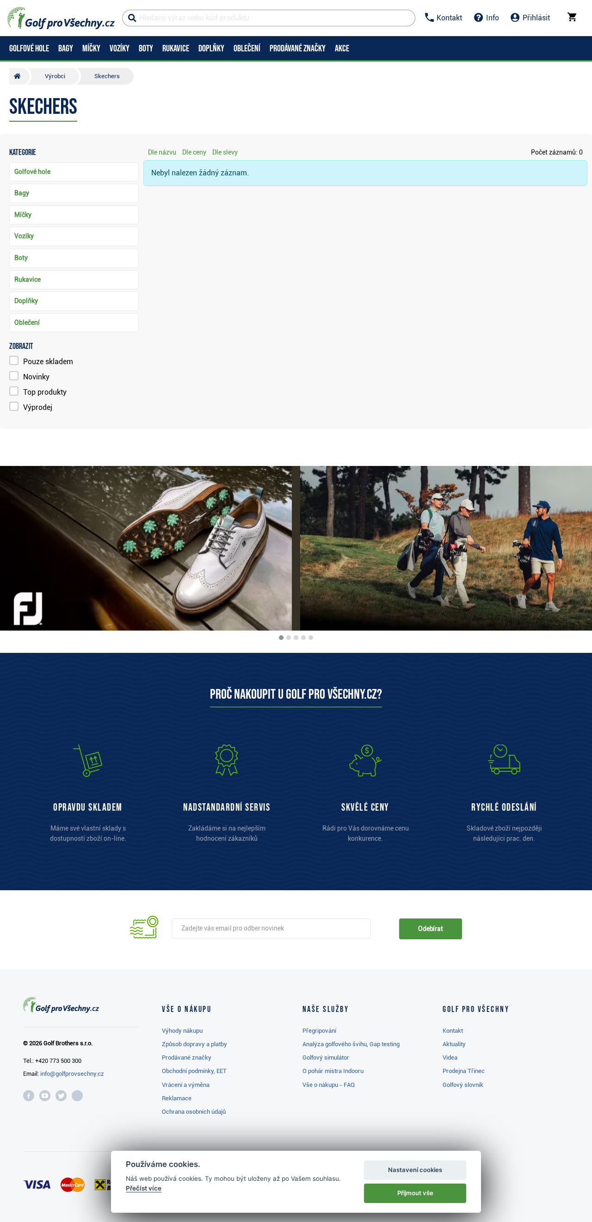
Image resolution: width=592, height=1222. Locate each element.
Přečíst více (143, 1188)
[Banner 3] (296, 637)
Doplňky (26, 300)
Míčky (22, 214)
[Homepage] (61, 18)
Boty (21, 257)
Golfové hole (32, 171)
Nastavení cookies (415, 1169)
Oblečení (27, 322)
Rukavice (27, 279)
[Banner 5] (310, 637)
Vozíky (24, 236)
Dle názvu (162, 152)
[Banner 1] (281, 637)
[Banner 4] (303, 637)
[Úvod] (19, 76)
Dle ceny (194, 152)
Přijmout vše (415, 1193)
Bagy (21, 193)
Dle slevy (225, 152)
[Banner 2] (288, 637)
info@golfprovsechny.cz (72, 1073)
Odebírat (430, 928)
